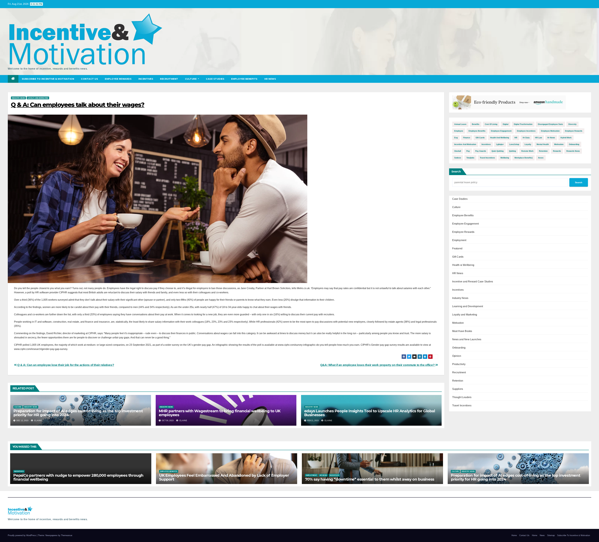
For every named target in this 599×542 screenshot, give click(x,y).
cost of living (491, 124)
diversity (572, 124)
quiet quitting (498, 151)
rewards (557, 151)
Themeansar (66, 535)
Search (456, 171)
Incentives (145, 78)
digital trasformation (523, 124)
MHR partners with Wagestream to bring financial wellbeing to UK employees (219, 413)
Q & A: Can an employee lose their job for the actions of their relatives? (65, 365)
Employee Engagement (465, 223)
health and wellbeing (499, 138)
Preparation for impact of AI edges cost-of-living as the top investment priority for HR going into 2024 (78, 413)
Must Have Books (462, 331)
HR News (270, 78)
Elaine (38, 420)
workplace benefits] (523, 158)
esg (456, 138)
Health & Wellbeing (463, 265)
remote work (527, 151)
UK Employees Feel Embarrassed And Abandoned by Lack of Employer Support (224, 477)
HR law (538, 138)
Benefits (475, 124)
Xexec (541, 158)
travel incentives (487, 158)
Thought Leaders (462, 397)
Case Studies (215, 78)
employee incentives (526, 131)
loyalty (528, 144)
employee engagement (501, 131)
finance (466, 138)
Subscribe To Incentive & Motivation (48, 78)
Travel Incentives (461, 405)
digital (505, 124)
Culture (191, 78)
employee (458, 131)
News (542, 535)
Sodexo (457, 158)
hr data (526, 138)
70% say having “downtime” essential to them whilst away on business (369, 479)
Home (514, 535)
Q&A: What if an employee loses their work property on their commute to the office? (377, 365)
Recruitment (169, 78)
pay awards (480, 151)
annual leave (460, 124)
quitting (512, 151)
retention (543, 151)
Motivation (458, 323)
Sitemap (551, 535)
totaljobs (470, 158)
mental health (543, 144)
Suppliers (457, 389)
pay (468, 151)
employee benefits (477, 131)
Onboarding (459, 347)
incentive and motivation (465, 144)
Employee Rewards (118, 78)
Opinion (456, 356)
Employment (459, 240)
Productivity (458, 364)
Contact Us (89, 78)
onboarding (574, 144)
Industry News (18, 98)
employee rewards (573, 131)
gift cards (480, 138)
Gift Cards (458, 256)
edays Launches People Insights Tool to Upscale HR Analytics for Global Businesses (369, 413)
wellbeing (504, 158)
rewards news (573, 151)
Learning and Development (467, 306)
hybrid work (566, 138)
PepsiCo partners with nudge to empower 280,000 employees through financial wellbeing (78, 477)
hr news (551, 138)
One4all (457, 151)
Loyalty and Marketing (38, 98)
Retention (457, 380)
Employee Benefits (244, 78)
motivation (558, 144)
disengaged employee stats (550, 124)
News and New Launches (466, 339)
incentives (486, 144)
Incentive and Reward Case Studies (472, 281)
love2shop (514, 144)
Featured (457, 248)
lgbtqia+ (500, 144)
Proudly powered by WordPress (22, 535)
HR (515, 138)
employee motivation (550, 131)
